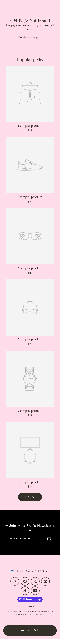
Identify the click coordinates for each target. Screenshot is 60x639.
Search (30, 606)
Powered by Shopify (36, 614)
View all (30, 496)
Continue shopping (30, 37)
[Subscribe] (48, 538)
